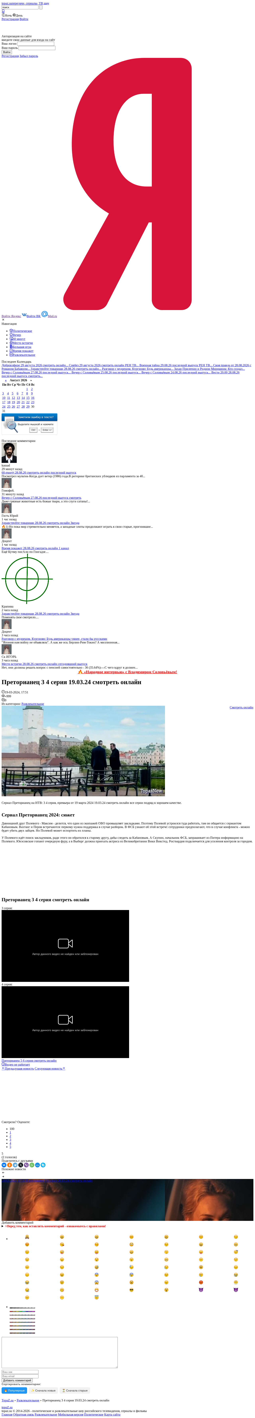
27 (18, 406)
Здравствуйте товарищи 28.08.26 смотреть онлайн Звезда (40, 523)
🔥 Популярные (14, 1390)
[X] (20, 1165)
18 (8, 402)
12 (13, 397)
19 (13, 402)
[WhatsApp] (31, 1165)
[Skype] (43, 1165)
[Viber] (26, 1165)
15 (27, 397)
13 (18, 397)
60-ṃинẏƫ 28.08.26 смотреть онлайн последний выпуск (39, 472)
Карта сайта (112, 1414)
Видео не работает (17, 1064)
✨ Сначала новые (43, 1390)
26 (13, 406)
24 (3, 406)
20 (18, 402)
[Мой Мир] (37, 1165)
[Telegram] (15, 1165)
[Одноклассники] (9, 1165)
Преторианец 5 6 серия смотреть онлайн (29, 1060)
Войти (24, 19)
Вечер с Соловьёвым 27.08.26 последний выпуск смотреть (41, 497)
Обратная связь (23, 1414)
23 (32, 402)
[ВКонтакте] (4, 1165)
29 (27, 406)
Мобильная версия (70, 1414)
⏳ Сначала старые (75, 1390)
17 (3, 402)
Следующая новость (48, 1068)
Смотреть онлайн (241, 707)
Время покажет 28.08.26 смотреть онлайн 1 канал (35, 548)
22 (27, 402)
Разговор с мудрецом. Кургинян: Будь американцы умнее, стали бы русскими (54, 638)
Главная (7, 1414)
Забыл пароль (29, 56)
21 (23, 402)
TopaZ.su (8, 1400)
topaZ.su (7, 1407)
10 (3, 397)
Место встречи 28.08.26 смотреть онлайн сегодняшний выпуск (44, 664)
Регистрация (10, 19)
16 (32, 397)
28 (23, 406)
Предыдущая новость (19, 1068)
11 (8, 397)
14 (23, 397)
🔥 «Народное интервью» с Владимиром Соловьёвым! (127, 672)
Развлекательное (33, 704)
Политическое (93, 1414)
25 (8, 406)
